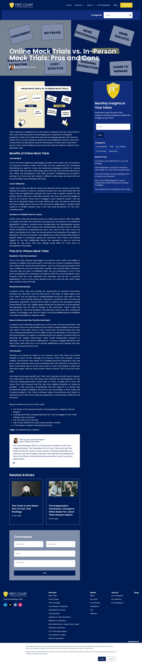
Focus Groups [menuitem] (53, 599)
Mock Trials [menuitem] (52, 596)
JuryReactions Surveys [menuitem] (56, 610)
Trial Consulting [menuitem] (54, 603)
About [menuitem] (93, 592)
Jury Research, (22, 429)
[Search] (130, 15)
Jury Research (101, 146)
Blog (115, 5)
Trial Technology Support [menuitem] (57, 631)
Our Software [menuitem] (95, 603)
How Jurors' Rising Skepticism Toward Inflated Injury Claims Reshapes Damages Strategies (111, 182)
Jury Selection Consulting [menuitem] (57, 606)
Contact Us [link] (126, 5)
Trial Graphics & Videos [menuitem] (57, 635)
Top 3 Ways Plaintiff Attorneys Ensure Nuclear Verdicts (37, 422)
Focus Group (101, 151)
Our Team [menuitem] (94, 599)
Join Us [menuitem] (114, 592)
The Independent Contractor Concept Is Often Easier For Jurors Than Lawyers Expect (112, 168)
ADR (111, 146)
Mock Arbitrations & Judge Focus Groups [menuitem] (63, 624)
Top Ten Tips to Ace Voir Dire (25, 420)
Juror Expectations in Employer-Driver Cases (112, 189)
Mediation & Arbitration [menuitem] (57, 621)
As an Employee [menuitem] (117, 603)
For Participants (103, 5)
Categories (96, 15)
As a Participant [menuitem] (117, 596)
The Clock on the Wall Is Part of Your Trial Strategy (111, 162)
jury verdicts (34, 429)
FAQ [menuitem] (91, 610)
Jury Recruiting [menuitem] (53, 613)
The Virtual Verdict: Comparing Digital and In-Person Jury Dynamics (112, 175)
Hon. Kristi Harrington (35, 439)
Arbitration (113, 151)
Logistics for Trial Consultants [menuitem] (59, 617)
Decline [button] (111, 659)
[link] (21, 5)
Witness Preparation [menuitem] (56, 638)
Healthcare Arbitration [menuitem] (56, 628)
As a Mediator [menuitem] (116, 599)
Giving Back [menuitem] (94, 606)
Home (69, 5)
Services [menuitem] (52, 592)
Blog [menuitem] (136, 592)
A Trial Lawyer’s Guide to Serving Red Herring (32, 425)
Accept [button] (102, 659)
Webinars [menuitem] (93, 613)
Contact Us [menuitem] (133, 641)
